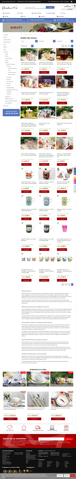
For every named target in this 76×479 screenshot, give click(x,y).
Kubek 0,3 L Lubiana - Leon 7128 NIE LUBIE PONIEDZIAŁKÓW (29, 210)
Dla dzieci (9, 66)
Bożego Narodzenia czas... (12, 89)
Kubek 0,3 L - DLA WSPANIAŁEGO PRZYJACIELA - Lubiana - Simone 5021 (64, 155)
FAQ (27, 461)
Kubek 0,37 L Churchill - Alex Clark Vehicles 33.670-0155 (46, 182)
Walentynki (9, 91)
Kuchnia (6, 16)
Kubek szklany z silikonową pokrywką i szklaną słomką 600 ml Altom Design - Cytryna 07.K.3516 (28, 125)
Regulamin (28, 454)
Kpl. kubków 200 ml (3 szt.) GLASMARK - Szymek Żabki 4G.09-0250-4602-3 (64, 271)
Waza (48, 464)
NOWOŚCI (24, 430)
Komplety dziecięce (12, 68)
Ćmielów (40, 464)
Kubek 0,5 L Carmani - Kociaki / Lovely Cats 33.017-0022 (63, 182)
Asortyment (59, 41)
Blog (49, 1)
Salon (24, 16)
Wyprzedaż (61, 16)
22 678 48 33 (68, 456)
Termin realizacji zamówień (6, 454)
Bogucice (40, 465)
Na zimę (8, 85)
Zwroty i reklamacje (18, 452)
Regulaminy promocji (30, 456)
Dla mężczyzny (10, 81)
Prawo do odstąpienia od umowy (31, 459)
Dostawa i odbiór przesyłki (6, 457)
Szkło (63, 13)
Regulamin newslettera (31, 455)
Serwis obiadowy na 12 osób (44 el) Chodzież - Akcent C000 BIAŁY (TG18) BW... (61, 408)
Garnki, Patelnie (37, 13)
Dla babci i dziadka (11, 64)
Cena (22, 41)
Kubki (9, 70)
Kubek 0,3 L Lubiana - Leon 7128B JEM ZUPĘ (64, 210)
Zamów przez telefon (11, 113)
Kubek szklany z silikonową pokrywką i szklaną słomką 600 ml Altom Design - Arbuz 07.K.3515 (46, 155)
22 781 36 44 (27, 1)
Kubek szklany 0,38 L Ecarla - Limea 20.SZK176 (64, 124)
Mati (66, 464)
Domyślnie (24, 46)
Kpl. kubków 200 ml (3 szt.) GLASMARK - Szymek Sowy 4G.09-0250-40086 (46, 271)
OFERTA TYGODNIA (52, 430)
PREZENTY (66, 430)
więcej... (66, 466)
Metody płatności (6, 461)
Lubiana (40, 461)
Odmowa (67, 475)
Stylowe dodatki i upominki (11, 101)
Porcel (39, 466)
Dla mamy (9, 79)
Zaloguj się (66, 1)
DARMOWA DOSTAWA (38, 430)
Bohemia (49, 465)
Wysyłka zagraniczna (7, 462)
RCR (48, 466)
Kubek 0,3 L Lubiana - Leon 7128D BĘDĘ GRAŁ (28, 239)
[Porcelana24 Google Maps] (75, 189)
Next (71, 403)
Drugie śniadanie (11, 74)
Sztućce (21, 13)
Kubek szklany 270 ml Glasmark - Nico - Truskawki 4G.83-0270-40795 (28, 63)
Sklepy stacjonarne (55, 1)
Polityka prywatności (30, 457)
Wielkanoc (9, 94)
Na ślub (6, 60)
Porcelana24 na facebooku (75, 171)
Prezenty (43, 16)
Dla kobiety (9, 77)
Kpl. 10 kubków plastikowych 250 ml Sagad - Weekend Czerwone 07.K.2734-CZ (64, 240)
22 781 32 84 (56, 455)
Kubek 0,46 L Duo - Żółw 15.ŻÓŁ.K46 (44, 124)
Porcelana (7, 13)
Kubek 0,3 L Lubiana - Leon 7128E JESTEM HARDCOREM (46, 239)
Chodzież (40, 463)
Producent (41, 41)
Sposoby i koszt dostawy (6, 459)
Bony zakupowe (8, 103)
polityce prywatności (10, 477)
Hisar (57, 461)
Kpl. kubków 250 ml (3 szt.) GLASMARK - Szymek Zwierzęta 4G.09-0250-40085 (28, 271)
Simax (66, 465)
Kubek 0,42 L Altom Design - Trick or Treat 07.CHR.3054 (46, 93)
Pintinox (58, 463)
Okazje (6, 62)
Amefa (57, 465)
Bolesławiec (50, 461)
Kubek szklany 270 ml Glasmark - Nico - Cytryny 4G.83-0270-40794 (46, 63)
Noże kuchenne (51, 13)
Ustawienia (60, 475)
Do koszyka (26, 72)
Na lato (6, 54)
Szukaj (50, 7)
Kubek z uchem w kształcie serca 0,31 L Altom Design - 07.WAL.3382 (64, 63)
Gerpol (57, 464)
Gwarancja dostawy (6, 452)
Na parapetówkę (10, 87)
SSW (57, 466)
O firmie (61, 1)
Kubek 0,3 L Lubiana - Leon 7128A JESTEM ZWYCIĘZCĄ (46, 210)
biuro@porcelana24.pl (36, 1)
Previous (5, 403)
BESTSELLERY (9, 430)
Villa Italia (49, 463)
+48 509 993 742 (20, 1)
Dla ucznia (9, 83)
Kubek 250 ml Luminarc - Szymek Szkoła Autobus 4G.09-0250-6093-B (29, 182)
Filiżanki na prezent (9, 98)
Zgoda (72, 475)
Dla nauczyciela (8, 58)
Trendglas (67, 463)
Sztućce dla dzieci (12, 72)
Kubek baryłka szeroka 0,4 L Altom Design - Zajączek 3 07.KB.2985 (29, 93)
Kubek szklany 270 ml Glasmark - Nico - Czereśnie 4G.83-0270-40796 (28, 154)
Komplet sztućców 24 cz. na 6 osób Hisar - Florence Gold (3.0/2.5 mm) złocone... (12, 408)
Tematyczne (8, 96)
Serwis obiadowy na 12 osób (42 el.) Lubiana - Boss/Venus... (37, 408)
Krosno (66, 461)
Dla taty (6, 56)
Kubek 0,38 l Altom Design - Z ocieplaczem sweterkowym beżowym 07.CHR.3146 (63, 94)
